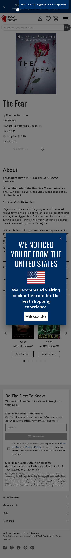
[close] (61, 238)
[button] (44, 4)
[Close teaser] (18, 10)
